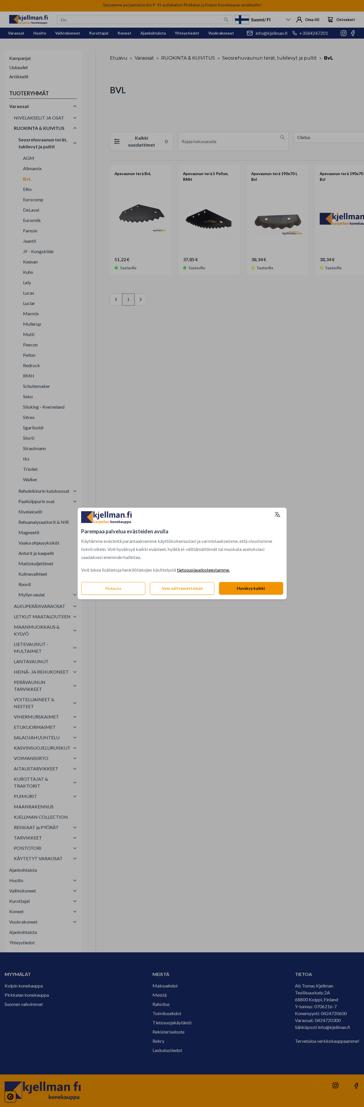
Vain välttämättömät (182, 588)
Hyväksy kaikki (251, 588)
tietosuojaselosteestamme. (203, 570)
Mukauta (113, 588)
